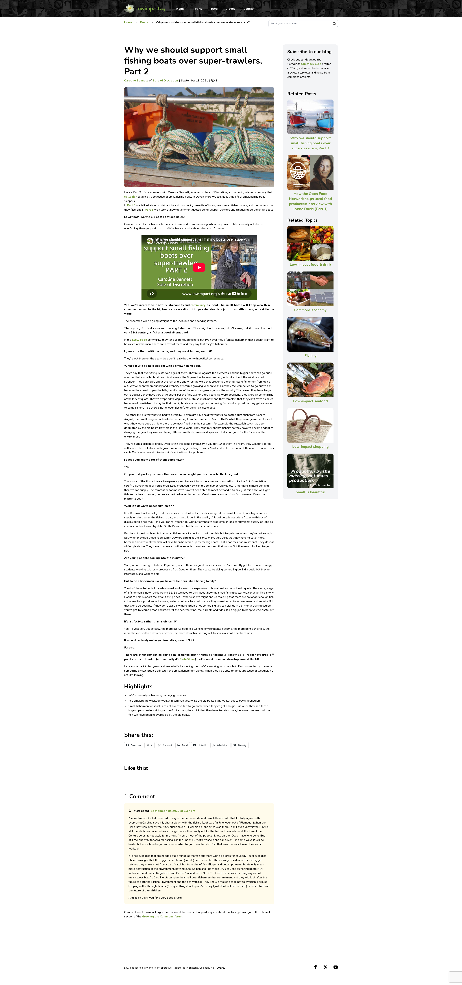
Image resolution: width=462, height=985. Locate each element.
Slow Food (139, 340)
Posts (144, 22)
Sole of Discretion (165, 81)
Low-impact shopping (310, 446)
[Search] (334, 23)
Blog (214, 9)
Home (180, 9)
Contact (249, 9)
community (197, 305)
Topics (197, 9)
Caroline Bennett (136, 81)
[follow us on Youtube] (336, 967)
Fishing (310, 355)
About (230, 9)
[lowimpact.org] (144, 8)
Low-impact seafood (310, 401)
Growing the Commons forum (162, 917)
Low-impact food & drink (310, 264)
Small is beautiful (310, 492)
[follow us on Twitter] (325, 967)
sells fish (130, 197)
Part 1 (131, 205)
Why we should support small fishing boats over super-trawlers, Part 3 (310, 143)
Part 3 (149, 210)
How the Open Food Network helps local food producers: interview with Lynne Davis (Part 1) (310, 201)
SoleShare (187, 659)
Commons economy (310, 310)
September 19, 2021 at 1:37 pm (173, 811)
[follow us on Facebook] (315, 967)
